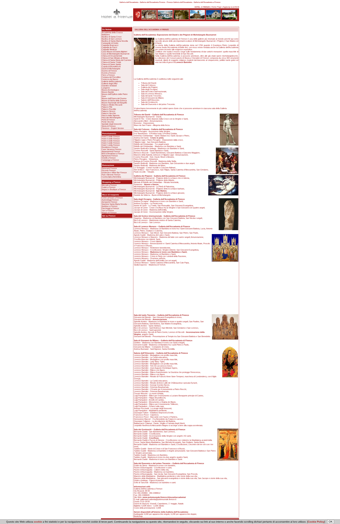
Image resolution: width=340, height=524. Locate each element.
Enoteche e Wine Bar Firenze (114, 172)
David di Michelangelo (111, 69)
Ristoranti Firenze (109, 168)
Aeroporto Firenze (109, 202)
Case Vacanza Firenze (111, 149)
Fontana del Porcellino (111, 77)
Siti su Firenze (108, 216)
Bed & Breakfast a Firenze (113, 154)
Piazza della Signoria (110, 115)
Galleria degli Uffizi (109, 83)
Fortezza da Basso (110, 79)
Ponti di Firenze (108, 120)
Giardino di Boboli (109, 86)
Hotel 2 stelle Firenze (111, 143)
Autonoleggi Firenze (110, 200)
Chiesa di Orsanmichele (112, 56)
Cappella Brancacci (110, 45)
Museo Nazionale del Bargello (114, 103)
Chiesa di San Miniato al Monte (115, 58)
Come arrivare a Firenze (112, 198)
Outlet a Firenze (108, 187)
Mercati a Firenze (109, 185)
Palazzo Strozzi (108, 111)
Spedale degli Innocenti (111, 124)
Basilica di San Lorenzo (112, 39)
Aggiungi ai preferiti (231, 7)
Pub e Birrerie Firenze (111, 175)
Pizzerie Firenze (109, 170)
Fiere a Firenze (108, 75)
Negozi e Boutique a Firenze (114, 189)
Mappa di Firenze (109, 213)
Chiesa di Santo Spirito (111, 64)
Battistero (106, 35)
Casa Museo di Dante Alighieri (114, 52)
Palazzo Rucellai (109, 109)
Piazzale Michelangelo (111, 118)
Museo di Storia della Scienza (114, 100)
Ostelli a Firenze (109, 158)
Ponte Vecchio (108, 122)
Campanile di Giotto (110, 43)
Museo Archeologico (110, 90)
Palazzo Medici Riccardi (112, 105)
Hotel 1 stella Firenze (111, 145)
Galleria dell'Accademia (111, 81)
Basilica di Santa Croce (111, 37)
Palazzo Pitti (107, 107)
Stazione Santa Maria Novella (114, 204)
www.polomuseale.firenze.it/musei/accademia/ (164, 497)
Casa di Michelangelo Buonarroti (115, 54)
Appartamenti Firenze (111, 151)
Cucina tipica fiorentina (111, 177)
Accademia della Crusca (112, 32)
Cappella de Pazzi (109, 47)
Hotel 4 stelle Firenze (111, 139)
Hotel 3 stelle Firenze (111, 141)
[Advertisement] (170, 24)
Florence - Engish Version (113, 128)
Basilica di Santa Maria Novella (115, 41)
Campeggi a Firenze (110, 160)
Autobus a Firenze (109, 206)
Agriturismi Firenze (110, 156)
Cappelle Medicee (109, 49)
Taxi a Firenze (108, 210)
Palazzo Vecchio (109, 113)
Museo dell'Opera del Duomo (114, 98)
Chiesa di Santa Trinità (111, 62)
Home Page (216, 7)
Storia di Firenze (109, 126)
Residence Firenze (110, 147)
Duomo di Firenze (109, 71)
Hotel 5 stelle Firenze (111, 136)
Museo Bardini (108, 92)
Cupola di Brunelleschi (111, 66)
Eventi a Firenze (109, 73)
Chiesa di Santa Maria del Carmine (116, 60)
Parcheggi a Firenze (110, 208)
